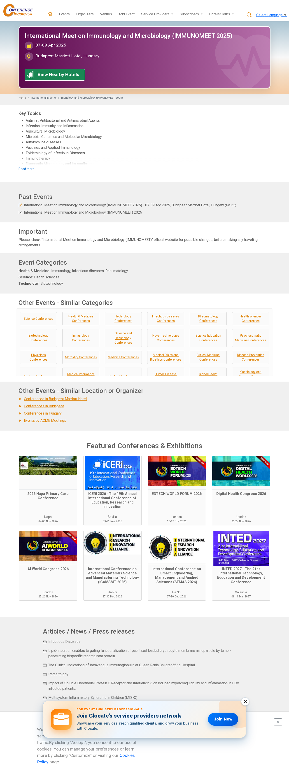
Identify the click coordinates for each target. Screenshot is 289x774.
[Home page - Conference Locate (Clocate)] (50, 14)
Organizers (85, 14)
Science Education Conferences (208, 338)
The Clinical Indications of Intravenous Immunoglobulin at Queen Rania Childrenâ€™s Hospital (121, 665)
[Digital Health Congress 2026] (241, 473)
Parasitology (58, 674)
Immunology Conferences (81, 338)
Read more (26, 169)
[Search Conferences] (249, 15)
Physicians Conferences (38, 357)
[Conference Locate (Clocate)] (20, 10)
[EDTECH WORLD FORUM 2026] (177, 473)
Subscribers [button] (190, 14)
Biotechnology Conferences (38, 338)
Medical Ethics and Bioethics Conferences (165, 357)
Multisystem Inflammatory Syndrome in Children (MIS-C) (92, 697)
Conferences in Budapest (44, 406)
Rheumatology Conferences (208, 319)
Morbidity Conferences (81, 357)
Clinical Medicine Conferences (208, 357)
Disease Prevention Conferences (250, 357)
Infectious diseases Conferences (165, 319)
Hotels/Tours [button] (220, 14)
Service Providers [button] (155, 14)
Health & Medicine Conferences (80, 319)
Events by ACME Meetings (45, 420)
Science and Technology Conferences (123, 337)
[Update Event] (20, 205)
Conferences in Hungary (43, 413)
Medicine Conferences (123, 357)
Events (64, 14)
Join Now (223, 719)
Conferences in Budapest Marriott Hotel (55, 399)
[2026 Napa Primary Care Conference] (48, 473)
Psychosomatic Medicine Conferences (250, 338)
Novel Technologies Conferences (165, 338)
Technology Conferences (123, 319)
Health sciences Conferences (251, 319)
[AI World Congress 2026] (48, 548)
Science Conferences (38, 318)
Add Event (127, 14)
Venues (106, 14)
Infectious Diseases (64, 641)
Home (22, 97)
